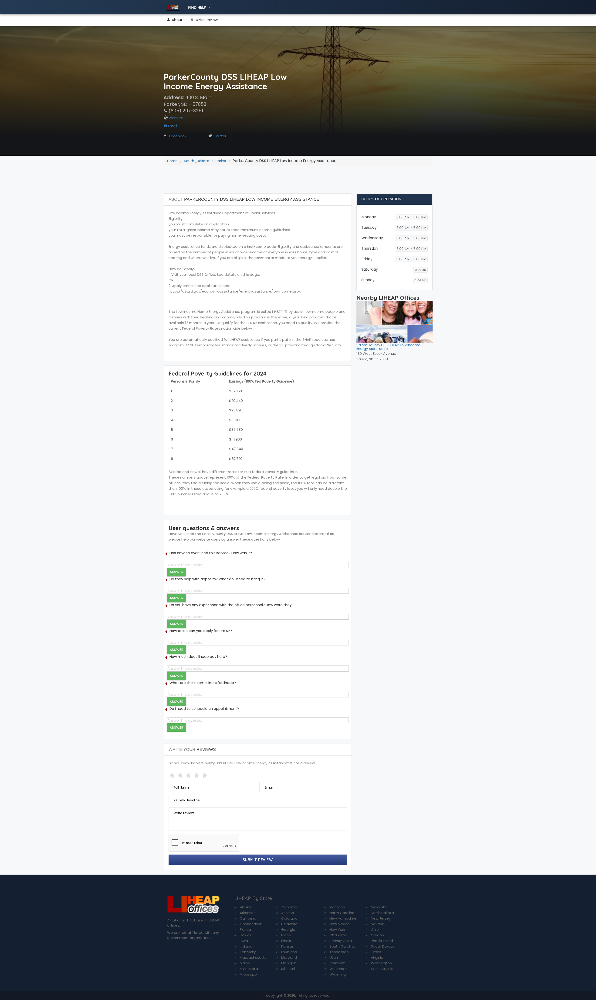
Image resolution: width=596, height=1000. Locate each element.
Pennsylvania (340, 940)
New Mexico (339, 923)
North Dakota (382, 912)
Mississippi (248, 974)
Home (172, 160)
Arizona (287, 912)
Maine (245, 963)
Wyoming (337, 974)
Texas (376, 951)
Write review (184, 813)
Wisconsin (338, 968)
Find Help (197, 7)
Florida (245, 929)
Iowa (244, 940)
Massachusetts (253, 957)
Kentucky (248, 951)
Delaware (289, 923)
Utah (333, 957)
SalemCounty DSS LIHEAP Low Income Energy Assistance (388, 346)
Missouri (288, 968)
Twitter (220, 136)
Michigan (288, 963)
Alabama (289, 907)
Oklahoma (338, 935)
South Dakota (383, 946)
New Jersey (381, 918)
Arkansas (247, 912)
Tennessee (339, 951)
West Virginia (382, 968)
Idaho (286, 935)
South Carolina (342, 946)
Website (175, 117)
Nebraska (379, 907)
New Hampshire (342, 918)
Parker (221, 160)
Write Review (206, 19)
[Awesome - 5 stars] (205, 774)
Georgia (288, 929)
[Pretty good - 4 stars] (197, 774)
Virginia (377, 957)
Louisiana (289, 951)
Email (172, 125)
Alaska (245, 907)
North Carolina (341, 912)
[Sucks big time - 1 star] (173, 774)
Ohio (375, 929)
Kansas (287, 946)
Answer (176, 572)
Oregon (377, 935)
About (177, 19)
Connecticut (251, 923)
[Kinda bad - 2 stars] (181, 774)
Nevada (377, 923)
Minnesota (249, 968)
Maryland (289, 957)
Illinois (286, 940)
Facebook (177, 136)
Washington (381, 963)
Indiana (246, 946)
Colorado (289, 918)
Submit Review (258, 859)
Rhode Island (382, 940)
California (248, 918)
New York (337, 929)
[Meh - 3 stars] (189, 774)
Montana (337, 907)
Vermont (337, 963)
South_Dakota (196, 160)
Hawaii (245, 935)
